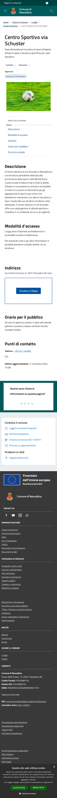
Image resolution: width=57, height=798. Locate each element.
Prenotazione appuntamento (14, 722)
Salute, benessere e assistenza (15, 616)
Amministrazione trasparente (15, 750)
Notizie (5, 634)
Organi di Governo (10, 529)
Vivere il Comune (20, 22)
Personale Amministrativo (13, 548)
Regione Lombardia (12, 2)
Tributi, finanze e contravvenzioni (17, 609)
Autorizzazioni (8, 620)
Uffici (4, 537)
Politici (5, 544)
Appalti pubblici (8, 580)
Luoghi (35, 22)
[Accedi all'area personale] (47, 3)
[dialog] (28, 781)
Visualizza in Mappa (28, 290)
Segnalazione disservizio (12, 726)
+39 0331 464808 (22, 351)
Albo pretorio (7, 754)
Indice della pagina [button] (17, 120)
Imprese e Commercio (11, 577)
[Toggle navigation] (5, 10)
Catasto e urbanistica (11, 584)
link (51, 782)
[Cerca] (51, 11)
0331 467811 (24, 705)
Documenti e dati (9, 551)
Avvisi (4, 642)
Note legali (6, 761)
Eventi (4, 658)
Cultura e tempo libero (12, 569)
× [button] (54, 767)
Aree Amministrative (11, 533)
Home (5, 22)
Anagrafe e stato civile (12, 566)
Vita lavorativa (8, 573)
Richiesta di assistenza (12, 733)
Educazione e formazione (13, 602)
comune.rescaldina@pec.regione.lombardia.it (26, 701)
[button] (28, 793)
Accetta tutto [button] (19, 787)
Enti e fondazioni (9, 540)
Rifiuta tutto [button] (38, 787)
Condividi (9, 65)
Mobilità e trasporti (10, 588)
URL (6, 356)
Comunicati (7, 638)
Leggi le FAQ (7, 729)
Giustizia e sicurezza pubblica (15, 605)
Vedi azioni (23, 65)
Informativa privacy (10, 758)
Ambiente (6, 613)
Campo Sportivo (10, 25)
